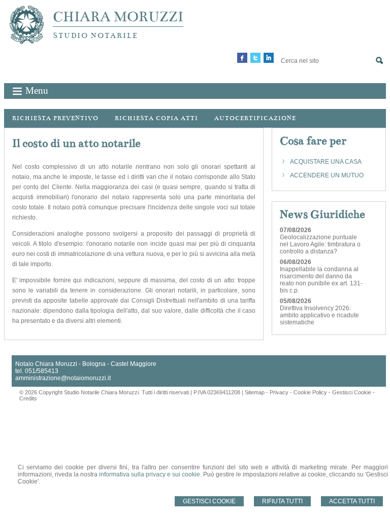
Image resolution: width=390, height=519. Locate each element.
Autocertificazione (255, 118)
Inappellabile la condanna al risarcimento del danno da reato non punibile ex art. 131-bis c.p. (321, 280)
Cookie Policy (310, 392)
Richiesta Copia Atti (156, 118)
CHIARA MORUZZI (118, 16)
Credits (28, 398)
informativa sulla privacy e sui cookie (149, 474)
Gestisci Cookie (209, 501)
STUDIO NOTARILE (95, 35)
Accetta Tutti (352, 501)
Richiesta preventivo (55, 118)
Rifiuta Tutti (282, 501)
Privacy (279, 392)
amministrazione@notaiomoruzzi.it (63, 378)
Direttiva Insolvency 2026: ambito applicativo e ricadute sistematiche (319, 315)
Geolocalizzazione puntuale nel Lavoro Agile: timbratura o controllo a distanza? (320, 244)
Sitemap (255, 392)
